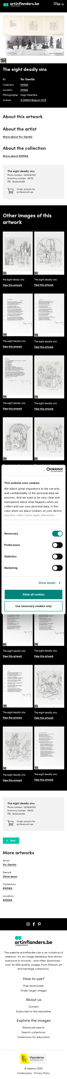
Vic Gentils (9, 865)
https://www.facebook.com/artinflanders (34, 924)
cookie (54, 519)
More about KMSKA (15, 156)
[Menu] (55, 3)
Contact (33, 1007)
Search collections (33, 1032)
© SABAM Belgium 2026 (33, 100)
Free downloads (33, 986)
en (58, 4)
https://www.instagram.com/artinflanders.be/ (28, 924)
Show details (47, 582)
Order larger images (33, 990)
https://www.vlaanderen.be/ (33, 1059)
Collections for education (33, 1037)
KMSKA (24, 85)
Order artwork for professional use (26, 190)
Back (12, 841)
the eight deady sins (13, 280)
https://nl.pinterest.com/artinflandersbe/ (39, 924)
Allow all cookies (33, 594)
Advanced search (33, 1027)
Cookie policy (24, 1073)
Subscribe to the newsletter (33, 1011)
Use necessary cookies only (33, 606)
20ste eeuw (10, 876)
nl (62, 4)
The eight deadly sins (45, 280)
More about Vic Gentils (17, 137)
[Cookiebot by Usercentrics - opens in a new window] (47, 469)
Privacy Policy (42, 1073)
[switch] (57, 545)
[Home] (21, 4)
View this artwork (12, 285)
